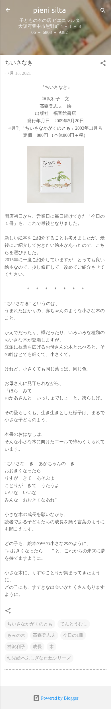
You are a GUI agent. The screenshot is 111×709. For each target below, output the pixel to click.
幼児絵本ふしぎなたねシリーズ (39, 658)
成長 (37, 646)
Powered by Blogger (59, 698)
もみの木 (16, 635)
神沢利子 (16, 646)
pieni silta (49, 10)
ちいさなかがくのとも (30, 623)
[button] (103, 64)
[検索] (103, 11)
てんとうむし (73, 623)
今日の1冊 (73, 635)
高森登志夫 (44, 635)
